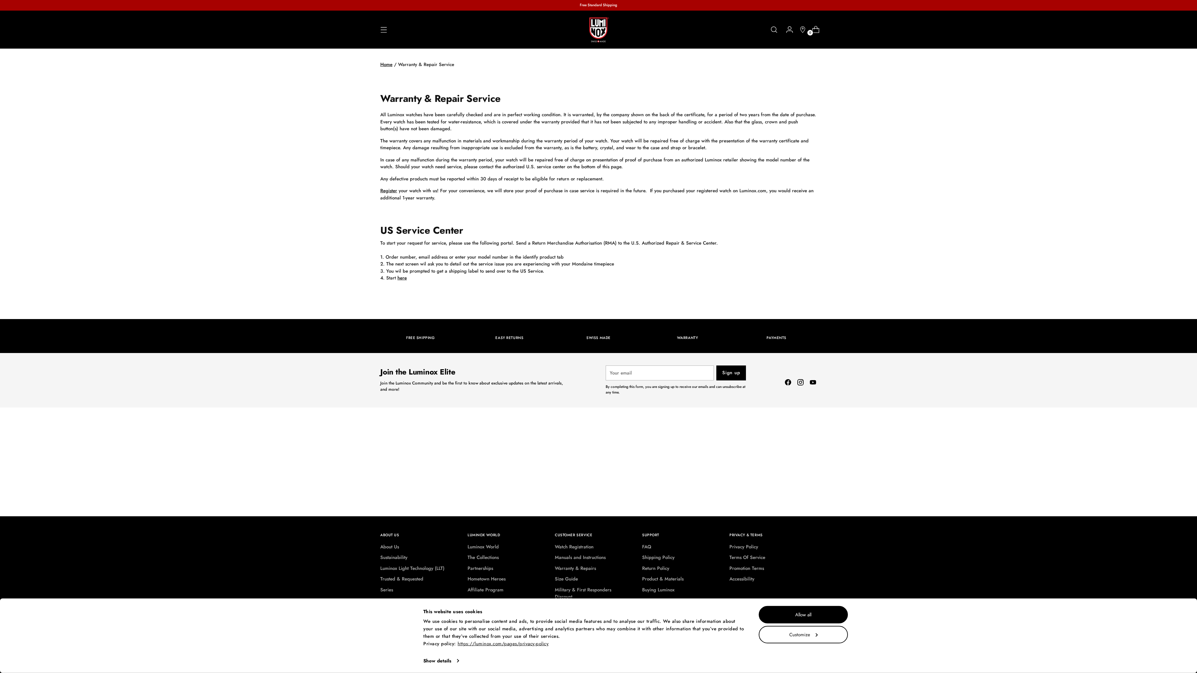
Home (386, 64)
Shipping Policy (658, 557)
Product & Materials (663, 578)
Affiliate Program (485, 589)
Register (388, 190)
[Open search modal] (774, 29)
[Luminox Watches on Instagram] (800, 383)
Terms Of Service (747, 557)
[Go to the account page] (787, 29)
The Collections (483, 557)
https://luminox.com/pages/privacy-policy (503, 643)
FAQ (646, 546)
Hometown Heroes (487, 578)
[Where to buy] (800, 29)
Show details (437, 660)
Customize (799, 634)
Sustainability (393, 557)
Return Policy (655, 568)
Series (386, 589)
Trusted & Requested (401, 578)
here (402, 277)
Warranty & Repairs (575, 568)
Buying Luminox (658, 589)
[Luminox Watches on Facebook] (788, 383)
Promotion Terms (746, 568)
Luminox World (483, 546)
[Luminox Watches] (598, 29)
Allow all (803, 614)
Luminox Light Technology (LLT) (412, 568)
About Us (389, 546)
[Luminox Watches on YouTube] (813, 383)
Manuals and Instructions (580, 557)
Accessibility (741, 578)
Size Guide (566, 578)
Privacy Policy (743, 546)
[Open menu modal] (383, 29)
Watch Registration (574, 546)
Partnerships (480, 568)
